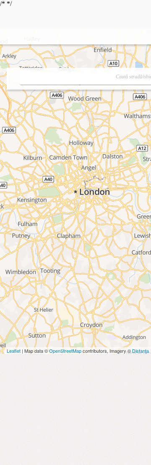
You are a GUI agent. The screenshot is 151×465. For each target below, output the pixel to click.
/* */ (75, 40)
